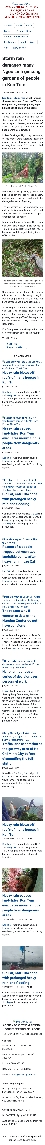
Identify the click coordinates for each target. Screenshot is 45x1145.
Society (8, 25)
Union (29, 31)
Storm (17, 98)
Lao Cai (6, 571)
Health (23, 42)
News (20, 31)
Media (19, 25)
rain (23, 98)
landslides (7, 461)
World (33, 42)
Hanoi (5, 691)
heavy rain (11, 395)
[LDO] (22, 365)
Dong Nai (22, 773)
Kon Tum (7, 98)
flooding (6, 523)
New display (19, 47)
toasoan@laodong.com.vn (22, 1074)
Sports (29, 25)
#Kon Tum (12, 344)
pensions (16, 648)
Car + (7, 47)
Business (8, 31)
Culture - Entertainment (16, 36)
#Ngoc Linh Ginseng (17, 347)
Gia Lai (34, 513)
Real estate (10, 42)
